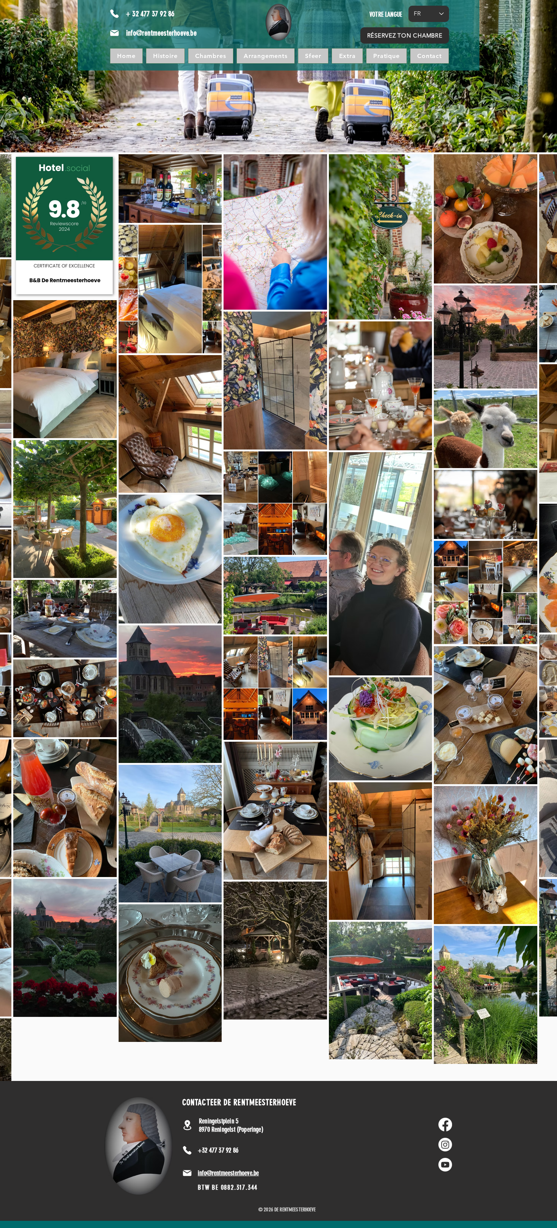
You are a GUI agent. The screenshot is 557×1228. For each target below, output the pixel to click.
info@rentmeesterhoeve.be (161, 33)
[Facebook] (445, 1124)
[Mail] (114, 33)
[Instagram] (445, 1144)
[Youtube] (445, 1165)
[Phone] (114, 14)
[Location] (187, 1125)
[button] (313, 56)
